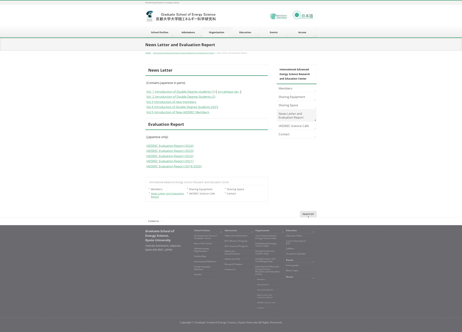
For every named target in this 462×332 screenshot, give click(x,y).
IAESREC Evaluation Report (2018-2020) (174, 166)
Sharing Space (235, 189)
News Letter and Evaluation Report (167, 195)
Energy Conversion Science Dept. (264, 252)
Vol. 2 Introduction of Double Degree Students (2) (180, 97)
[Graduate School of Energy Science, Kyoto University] (181, 17)
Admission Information (236, 235)
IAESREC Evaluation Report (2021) (169, 161)
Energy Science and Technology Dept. (265, 260)
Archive (198, 274)
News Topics (292, 270)
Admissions (231, 230)
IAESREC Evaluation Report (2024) (169, 146)
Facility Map (200, 256)
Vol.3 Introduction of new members (171, 102)
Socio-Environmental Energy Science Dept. (266, 237)
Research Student (233, 264)
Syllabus (290, 248)
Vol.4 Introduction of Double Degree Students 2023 (182, 107)
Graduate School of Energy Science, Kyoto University (226, 322)
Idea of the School (203, 243)
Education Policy (294, 235)
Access (289, 276)
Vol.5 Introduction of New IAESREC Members (177, 112)
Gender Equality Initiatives (202, 268)
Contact (231, 193)
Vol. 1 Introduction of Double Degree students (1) (180, 91)
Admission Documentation (232, 252)
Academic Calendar (296, 253)
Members (156, 189)
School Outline (202, 230)
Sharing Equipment (200, 189)
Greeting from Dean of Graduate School (205, 237)
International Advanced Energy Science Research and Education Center (189, 182)
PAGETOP (308, 214)
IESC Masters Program (236, 240)
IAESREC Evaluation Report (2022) (169, 156)
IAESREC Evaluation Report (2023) (169, 151)
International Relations (205, 261)
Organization (262, 230)
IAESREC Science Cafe (202, 193)
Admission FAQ (232, 258)
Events (289, 259)
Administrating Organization (201, 249)
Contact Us (153, 221)
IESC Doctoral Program (236, 246)
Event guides (292, 265)
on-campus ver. (228, 91)
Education (291, 230)
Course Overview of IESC (296, 242)
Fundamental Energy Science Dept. (265, 244)
